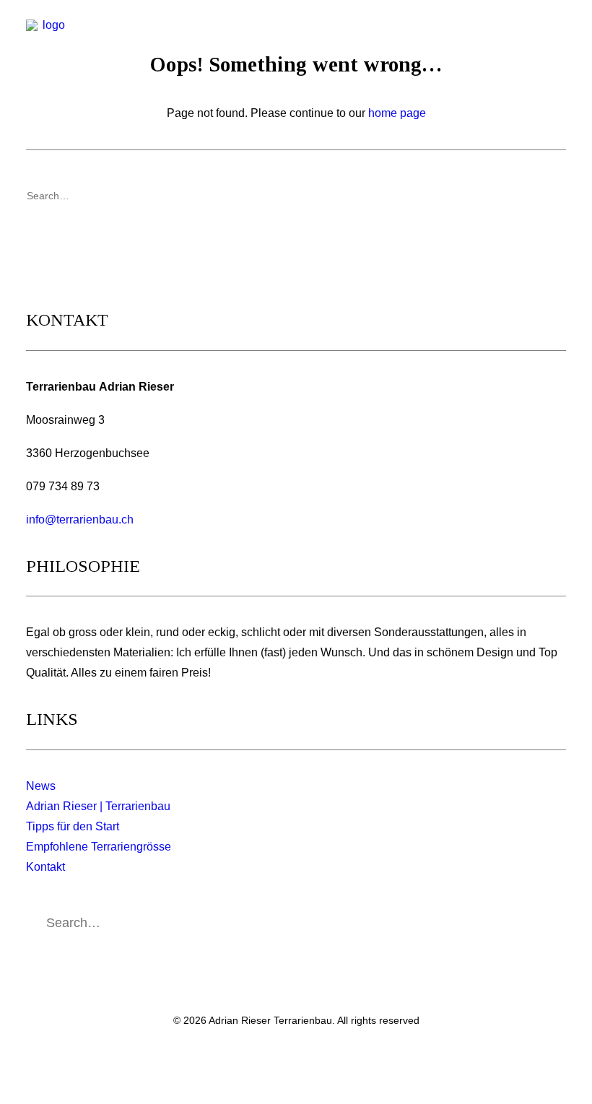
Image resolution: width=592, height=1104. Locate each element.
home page (397, 113)
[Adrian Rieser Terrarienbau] (47, 41)
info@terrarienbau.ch (80, 519)
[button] (559, 41)
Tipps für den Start (72, 826)
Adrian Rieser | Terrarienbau (98, 806)
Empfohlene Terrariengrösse (98, 846)
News (41, 786)
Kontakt (45, 867)
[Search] (296, 195)
